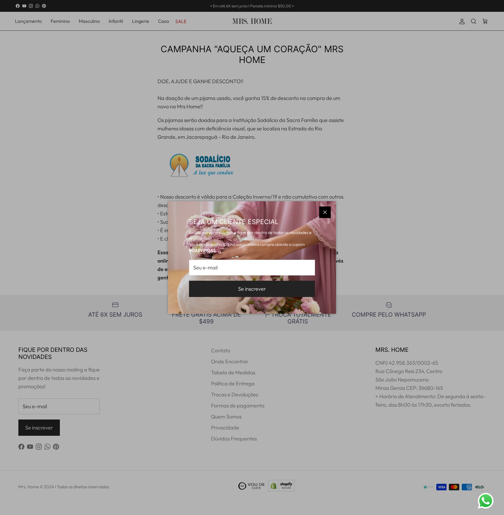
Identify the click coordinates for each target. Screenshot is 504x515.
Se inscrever (252, 288)
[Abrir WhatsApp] (486, 501)
